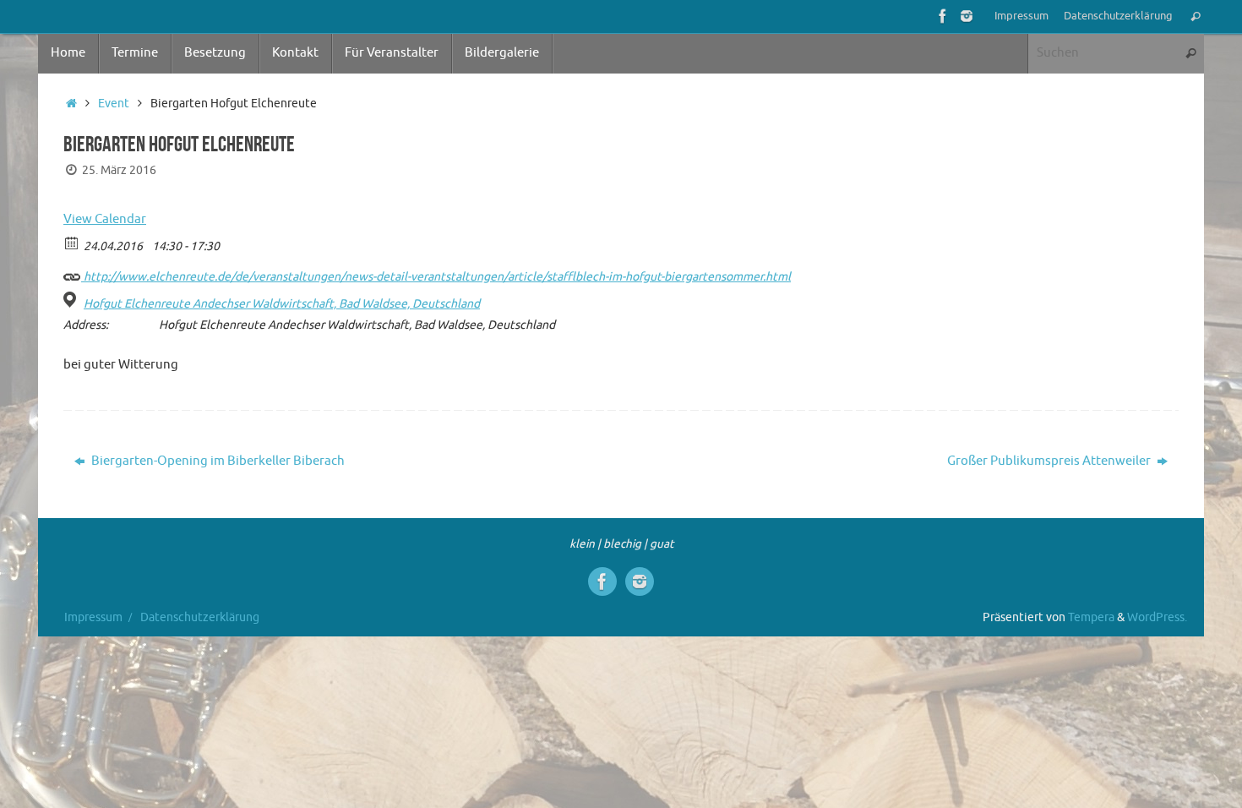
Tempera (1091, 617)
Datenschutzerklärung (1118, 16)
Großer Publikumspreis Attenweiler (1050, 461)
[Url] (72, 273)
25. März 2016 (119, 170)
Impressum (1021, 16)
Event (113, 103)
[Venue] (72, 300)
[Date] (72, 242)
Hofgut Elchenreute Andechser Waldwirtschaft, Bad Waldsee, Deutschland (282, 304)
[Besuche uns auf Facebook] (943, 16)
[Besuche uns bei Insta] (966, 16)
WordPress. (1157, 617)
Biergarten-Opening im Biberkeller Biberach (217, 461)
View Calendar (104, 219)
